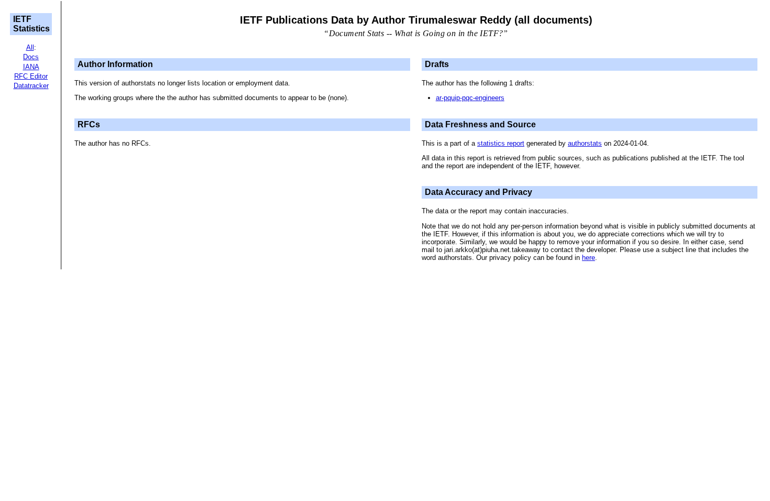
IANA (31, 67)
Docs (31, 57)
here (588, 258)
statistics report (500, 143)
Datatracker (31, 86)
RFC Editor (31, 76)
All (30, 47)
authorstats (585, 143)
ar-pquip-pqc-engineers (470, 98)
